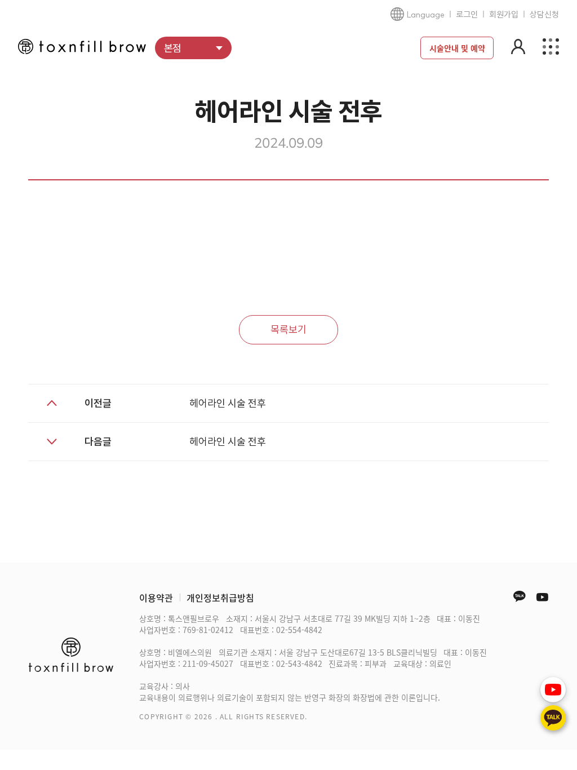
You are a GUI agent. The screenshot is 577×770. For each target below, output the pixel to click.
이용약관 (156, 597)
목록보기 (288, 329)
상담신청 (544, 14)
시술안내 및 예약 (457, 48)
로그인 (467, 14)
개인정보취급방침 (220, 597)
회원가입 (503, 14)
